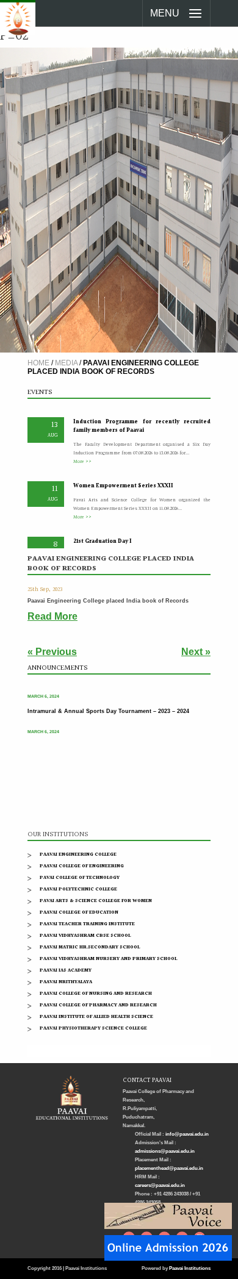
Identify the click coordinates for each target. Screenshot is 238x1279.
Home (38, 363)
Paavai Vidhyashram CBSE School (85, 935)
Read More (52, 616)
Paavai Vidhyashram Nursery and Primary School (108, 958)
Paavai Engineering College (78, 854)
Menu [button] (164, 13)
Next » (196, 652)
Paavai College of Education (79, 912)
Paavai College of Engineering (82, 866)
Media (66, 363)
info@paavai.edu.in (187, 1134)
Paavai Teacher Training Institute (87, 924)
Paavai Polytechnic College (78, 889)
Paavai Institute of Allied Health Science (96, 1016)
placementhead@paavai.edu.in (169, 1168)
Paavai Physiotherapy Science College (93, 1028)
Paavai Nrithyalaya (66, 982)
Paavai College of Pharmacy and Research (98, 1005)
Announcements (57, 668)
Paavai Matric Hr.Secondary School (90, 947)
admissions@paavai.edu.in (165, 1151)
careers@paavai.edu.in (160, 1185)
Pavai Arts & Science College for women (96, 901)
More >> (82, 456)
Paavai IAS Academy (66, 970)
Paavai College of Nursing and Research (96, 993)
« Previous (52, 652)
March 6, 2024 (43, 692)
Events (39, 392)
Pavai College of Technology (80, 877)
